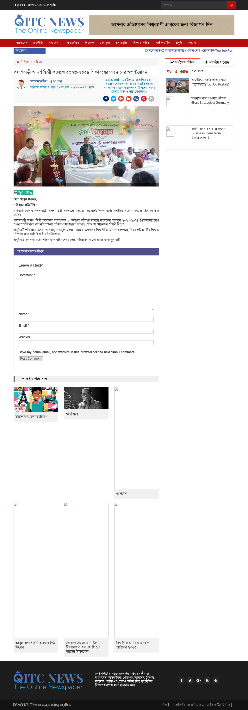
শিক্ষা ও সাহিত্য (142, 43)
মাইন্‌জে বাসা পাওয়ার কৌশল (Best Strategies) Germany (210, 100)
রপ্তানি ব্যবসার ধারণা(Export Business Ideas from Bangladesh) (208, 133)
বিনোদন (89, 43)
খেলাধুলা (105, 43)
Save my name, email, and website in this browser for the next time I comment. (77, 352)
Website (24, 337)
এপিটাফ (121, 493)
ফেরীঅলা (72, 414)
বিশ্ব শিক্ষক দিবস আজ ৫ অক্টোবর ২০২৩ (132, 645)
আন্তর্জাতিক (73, 43)
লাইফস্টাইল (163, 43)
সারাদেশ (53, 43)
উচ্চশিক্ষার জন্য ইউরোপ (31, 416)
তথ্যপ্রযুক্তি (121, 43)
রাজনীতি (38, 43)
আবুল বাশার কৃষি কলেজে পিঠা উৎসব (36, 645)
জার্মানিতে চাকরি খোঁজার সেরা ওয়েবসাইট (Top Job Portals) (194, 50)
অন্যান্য (192, 43)
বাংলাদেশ (22, 43)
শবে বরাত (147, 50)
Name (24, 314)
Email (24, 326)
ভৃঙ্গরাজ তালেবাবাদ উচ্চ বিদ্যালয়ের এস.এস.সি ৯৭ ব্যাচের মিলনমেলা (83, 647)
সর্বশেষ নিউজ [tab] (184, 62)
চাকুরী (179, 43)
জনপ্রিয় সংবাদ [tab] (218, 62)
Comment (27, 275)
